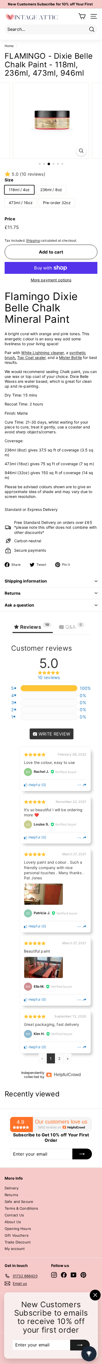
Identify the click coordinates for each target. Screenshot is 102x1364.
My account (15, 1248)
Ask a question (19, 605)
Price (10, 218)
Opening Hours (18, 1228)
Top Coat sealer (31, 357)
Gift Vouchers (17, 1235)
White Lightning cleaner (42, 352)
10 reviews (49, 677)
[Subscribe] (80, 1345)
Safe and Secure (19, 1201)
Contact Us (14, 1215)
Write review (53, 734)
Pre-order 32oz (57, 202)
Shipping (33, 240)
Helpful (33, 785)
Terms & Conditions (21, 1208)
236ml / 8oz (51, 189)
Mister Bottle (70, 357)
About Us (13, 1222)
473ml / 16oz (21, 202)
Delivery (11, 1188)
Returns (12, 593)
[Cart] (82, 16)
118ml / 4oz (19, 189)
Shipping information (26, 581)
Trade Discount (18, 1242)
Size (9, 179)
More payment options (51, 280)
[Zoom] (81, 151)
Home (9, 46)
